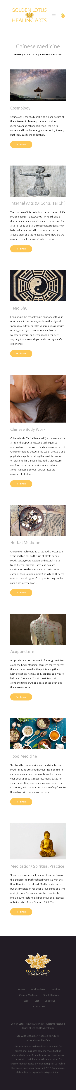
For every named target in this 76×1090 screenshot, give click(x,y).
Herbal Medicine (25, 542)
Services (55, 989)
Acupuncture (22, 651)
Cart (36, 1001)
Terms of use (28, 1028)
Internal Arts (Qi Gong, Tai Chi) (38, 203)
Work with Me (38, 989)
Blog (26, 1001)
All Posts (30, 54)
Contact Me (39, 1006)
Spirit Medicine (51, 995)
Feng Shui (19, 308)
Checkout (50, 1001)
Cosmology (20, 108)
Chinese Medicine (28, 995)
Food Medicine (23, 756)
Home (17, 54)
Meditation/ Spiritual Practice (37, 866)
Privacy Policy (47, 1028)
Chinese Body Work (28, 429)
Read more (21, 144)
